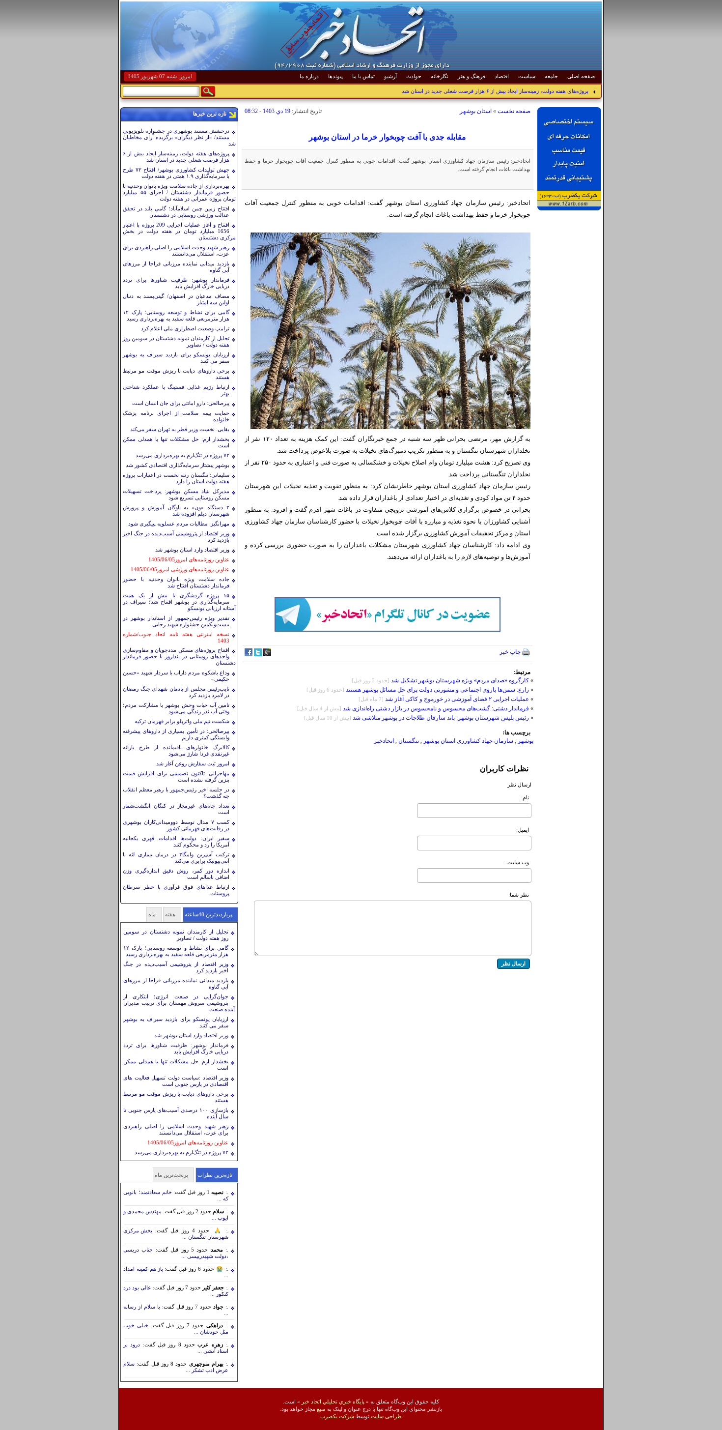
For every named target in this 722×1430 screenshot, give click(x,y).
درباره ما (309, 76)
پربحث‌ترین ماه (171, 1175)
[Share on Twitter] (258, 654)
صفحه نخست (514, 111)
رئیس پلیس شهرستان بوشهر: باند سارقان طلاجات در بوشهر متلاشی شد (440, 717)
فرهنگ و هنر (471, 76)
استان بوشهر (476, 111)
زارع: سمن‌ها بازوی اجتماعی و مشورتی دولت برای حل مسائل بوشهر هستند (437, 689)
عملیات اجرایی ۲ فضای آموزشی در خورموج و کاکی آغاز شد (457, 699)
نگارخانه (439, 76)
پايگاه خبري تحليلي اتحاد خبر (333, 1401)
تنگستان (408, 740)
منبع (321, 1409)
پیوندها (335, 76)
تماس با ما (363, 76)
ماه (152, 914)
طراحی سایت (386, 1416)
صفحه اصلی (581, 76)
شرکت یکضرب (337, 1416)
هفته (170, 914)
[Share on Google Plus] (267, 654)
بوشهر (525, 740)
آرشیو (390, 76)
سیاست (526, 76)
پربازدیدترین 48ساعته (208, 914)
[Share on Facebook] (248, 654)
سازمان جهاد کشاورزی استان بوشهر (468, 740)
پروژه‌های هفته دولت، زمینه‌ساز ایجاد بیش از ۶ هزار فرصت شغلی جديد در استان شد (495, 91)
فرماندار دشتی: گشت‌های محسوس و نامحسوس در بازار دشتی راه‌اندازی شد (436, 708)
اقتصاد (502, 76)
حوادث (413, 76)
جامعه (551, 76)
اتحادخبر (384, 740)
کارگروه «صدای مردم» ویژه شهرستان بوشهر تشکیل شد (460, 680)
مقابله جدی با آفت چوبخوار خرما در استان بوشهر (387, 137)
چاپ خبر (511, 651)
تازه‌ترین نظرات (214, 1175)
